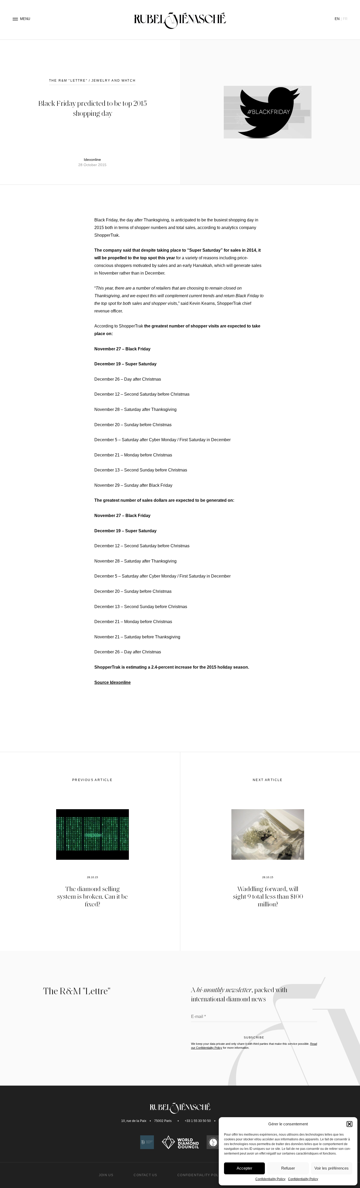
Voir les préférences (331, 1168)
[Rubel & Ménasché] (180, 19)
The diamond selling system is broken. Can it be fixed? (92, 896)
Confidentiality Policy (270, 1179)
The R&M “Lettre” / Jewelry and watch (92, 80)
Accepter (244, 1168)
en (337, 19)
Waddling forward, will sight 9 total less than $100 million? (268, 896)
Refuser (288, 1168)
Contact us (145, 1175)
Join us (106, 1175)
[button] (349, 1124)
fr (345, 19)
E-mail (198, 1017)
